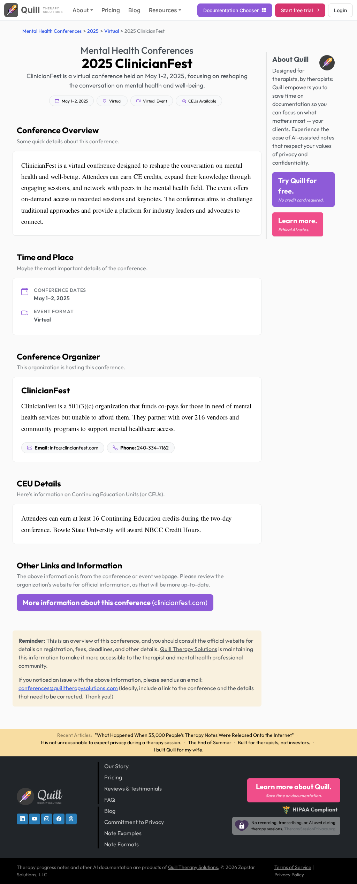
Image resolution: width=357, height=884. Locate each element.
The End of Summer (209, 742)
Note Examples (123, 833)
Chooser (231, 10)
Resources (163, 10)
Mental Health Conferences (52, 31)
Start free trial (297, 10)
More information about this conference (115, 602)
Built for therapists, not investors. (274, 742)
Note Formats (121, 844)
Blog (134, 10)
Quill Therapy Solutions (188, 648)
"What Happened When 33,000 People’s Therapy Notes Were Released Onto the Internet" (194, 735)
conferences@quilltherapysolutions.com (68, 688)
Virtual (111, 31)
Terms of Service (292, 867)
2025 (93, 31)
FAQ (109, 799)
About (81, 10)
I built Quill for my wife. (179, 750)
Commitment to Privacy (134, 821)
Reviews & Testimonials (133, 788)
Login (340, 10)
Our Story (116, 766)
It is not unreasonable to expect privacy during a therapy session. (111, 742)
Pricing (110, 10)
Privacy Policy (289, 874)
